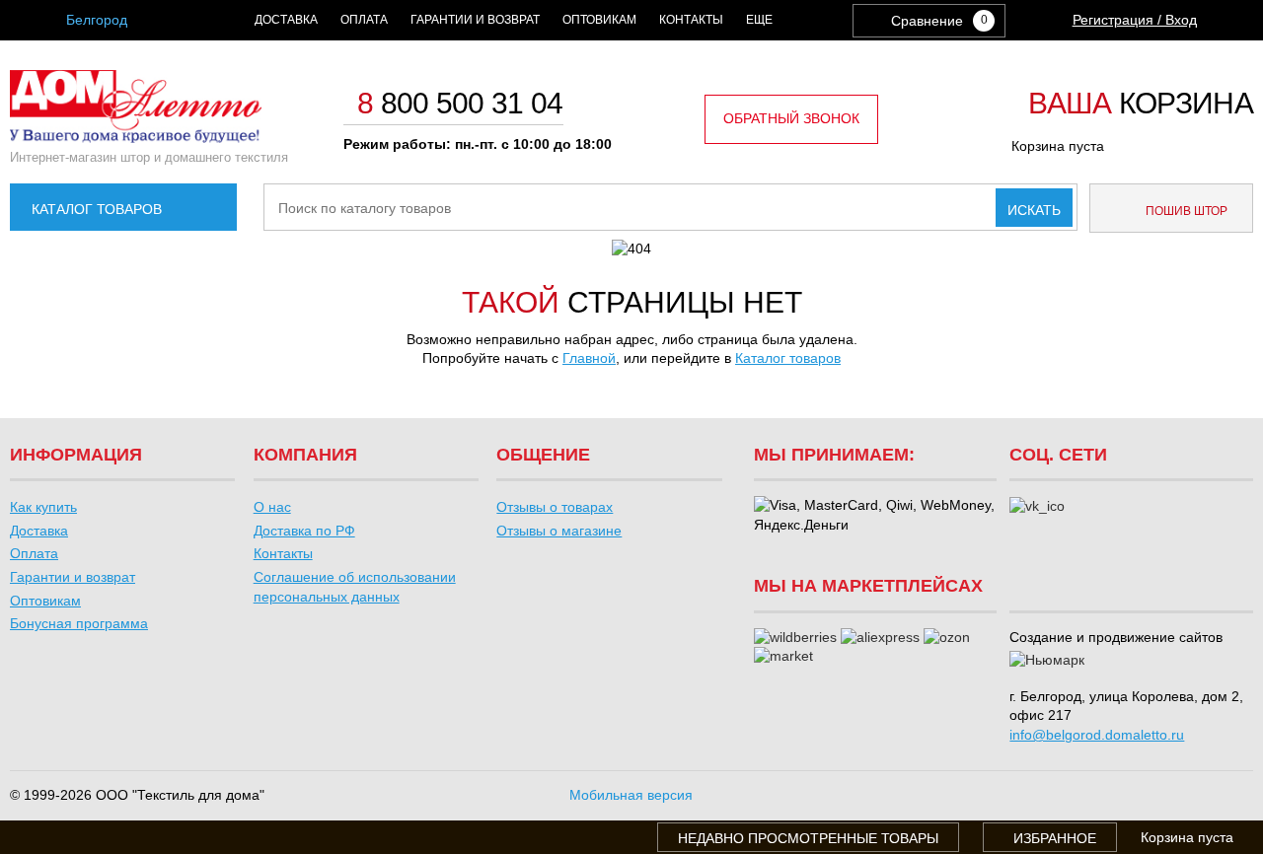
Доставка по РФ (304, 530)
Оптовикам (599, 20)
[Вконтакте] (1037, 507)
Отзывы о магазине (559, 530)
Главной (589, 358)
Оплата (364, 20)
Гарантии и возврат (475, 20)
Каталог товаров (97, 209)
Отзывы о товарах (554, 507)
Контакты (691, 20)
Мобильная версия (631, 795)
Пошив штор (1185, 211)
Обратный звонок (791, 118)
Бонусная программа (79, 623)
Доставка (286, 20)
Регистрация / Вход (1135, 20)
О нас (272, 507)
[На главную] (135, 138)
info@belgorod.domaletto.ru (1096, 735)
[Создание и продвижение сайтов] (1046, 661)
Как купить (43, 507)
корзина (1140, 104)
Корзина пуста (1057, 146)
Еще (759, 20)
